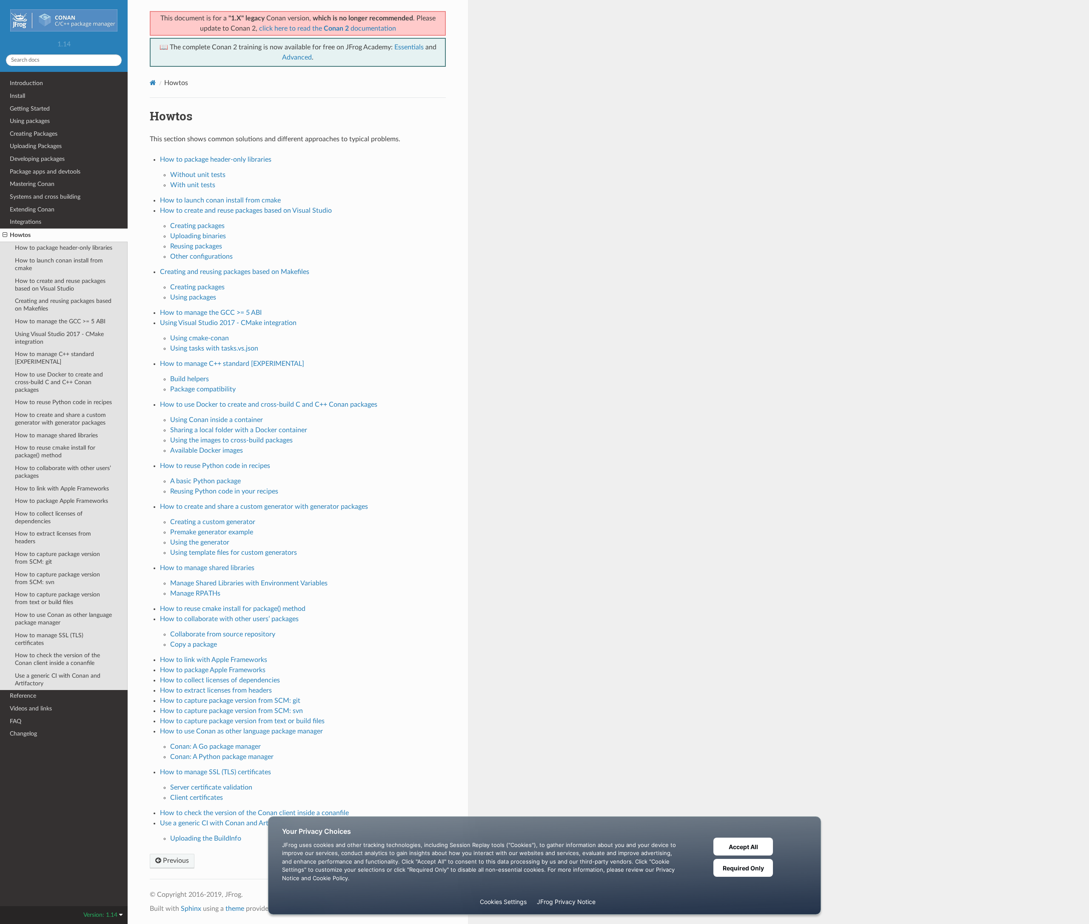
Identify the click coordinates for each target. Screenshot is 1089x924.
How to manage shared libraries (56, 435)
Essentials (409, 47)
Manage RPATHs (195, 593)
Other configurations (201, 256)
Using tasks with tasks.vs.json (214, 348)
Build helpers (189, 379)
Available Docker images (206, 450)
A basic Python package (205, 481)
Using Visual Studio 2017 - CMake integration (59, 338)
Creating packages (197, 225)
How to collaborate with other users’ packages (63, 472)
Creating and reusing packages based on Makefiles (63, 305)
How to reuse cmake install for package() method (55, 452)
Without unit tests (197, 174)
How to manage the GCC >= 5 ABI (60, 321)
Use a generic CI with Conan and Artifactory (57, 680)
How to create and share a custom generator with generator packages (60, 419)
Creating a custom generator (212, 522)
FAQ (15, 721)
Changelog (23, 733)
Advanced (297, 57)
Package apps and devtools (45, 171)
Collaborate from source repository (222, 634)
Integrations (25, 222)
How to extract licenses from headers (53, 537)
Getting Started (30, 109)
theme (234, 908)
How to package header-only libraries (63, 248)
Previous (175, 860)
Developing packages (37, 159)
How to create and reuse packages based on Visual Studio (60, 285)
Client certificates (196, 797)
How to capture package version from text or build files (57, 598)
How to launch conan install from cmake (59, 264)
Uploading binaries (198, 236)
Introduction (26, 83)
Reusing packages (196, 246)
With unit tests (192, 185)
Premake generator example (211, 532)
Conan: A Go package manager (215, 746)
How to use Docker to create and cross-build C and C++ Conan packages (59, 382)
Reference (23, 696)
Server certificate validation (211, 787)
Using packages (30, 121)
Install (17, 96)
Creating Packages (33, 134)
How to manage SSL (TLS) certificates (49, 639)
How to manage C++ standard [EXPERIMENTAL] (54, 358)
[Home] (153, 82)
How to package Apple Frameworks (61, 501)
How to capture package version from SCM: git (57, 558)
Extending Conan (32, 209)
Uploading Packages (36, 146)
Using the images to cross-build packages (231, 440)
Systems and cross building (45, 197)
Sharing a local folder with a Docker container (238, 430)
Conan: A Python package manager (222, 756)
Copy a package (193, 644)
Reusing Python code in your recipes (224, 491)
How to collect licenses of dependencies (49, 517)
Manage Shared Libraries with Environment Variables (249, 583)
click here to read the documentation (327, 28)
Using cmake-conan (199, 338)
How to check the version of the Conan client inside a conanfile (57, 659)
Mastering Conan (32, 184)
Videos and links (31, 708)
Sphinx (191, 908)
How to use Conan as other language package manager (63, 619)
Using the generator (199, 542)
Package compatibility (203, 389)
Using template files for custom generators (233, 552)
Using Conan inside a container (216, 419)
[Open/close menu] (5, 235)
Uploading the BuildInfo (205, 838)
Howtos (20, 235)
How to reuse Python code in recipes (63, 402)
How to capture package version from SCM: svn (57, 578)
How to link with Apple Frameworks (62, 488)
